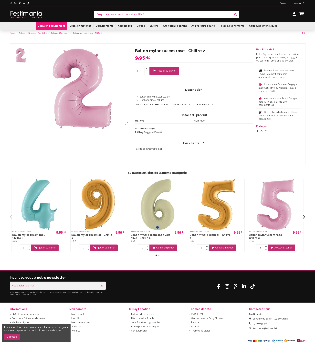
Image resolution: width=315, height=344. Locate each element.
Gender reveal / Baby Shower (207, 318)
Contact (284, 3)
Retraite (195, 322)
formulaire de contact (281, 60)
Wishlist (75, 330)
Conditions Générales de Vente (28, 318)
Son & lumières (139, 330)
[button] (156, 255)
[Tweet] (261, 131)
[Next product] (304, 33)
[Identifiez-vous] (294, 14)
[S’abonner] (102, 286)
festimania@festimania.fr (265, 328)
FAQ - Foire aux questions (25, 314)
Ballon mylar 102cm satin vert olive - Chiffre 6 (150, 236)
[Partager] (257, 131)
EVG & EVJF (197, 314)
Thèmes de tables (200, 330)
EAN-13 (139, 132)
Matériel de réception (142, 314)
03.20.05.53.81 (298, 3)
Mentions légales (21, 322)
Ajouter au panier (167, 70)
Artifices (195, 326)
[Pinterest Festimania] (19, 3)
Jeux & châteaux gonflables (145, 322)
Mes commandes (80, 322)
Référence (141, 128)
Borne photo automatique (144, 326)
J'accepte (12, 336)
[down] (146, 73)
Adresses (76, 326)
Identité (75, 318)
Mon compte (78, 314)
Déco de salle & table (142, 318)
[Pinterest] (265, 131)
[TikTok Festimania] (28, 3)
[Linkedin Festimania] (23, 3)
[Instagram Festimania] (15, 3)
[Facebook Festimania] (11, 3)
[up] (146, 69)
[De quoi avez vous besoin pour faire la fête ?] (235, 14)
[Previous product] (303, 33)
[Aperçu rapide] (64, 184)
